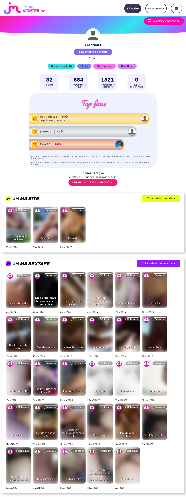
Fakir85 (45, 144)
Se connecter (156, 8)
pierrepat (46, 131)
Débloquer (23, 210)
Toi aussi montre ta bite (161, 198)
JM (26, 198)
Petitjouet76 (48, 116)
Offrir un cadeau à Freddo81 (93, 182)
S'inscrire (133, 8)
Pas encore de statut (93, 51)
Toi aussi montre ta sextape (158, 263)
